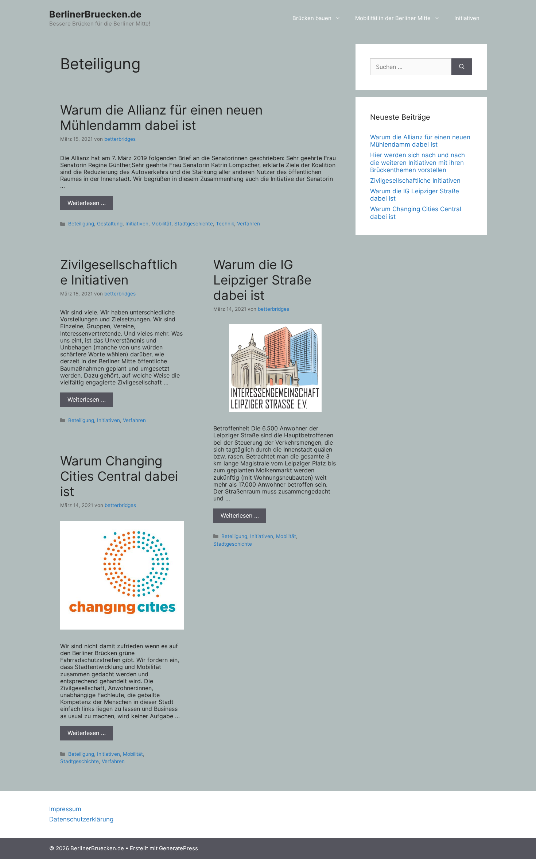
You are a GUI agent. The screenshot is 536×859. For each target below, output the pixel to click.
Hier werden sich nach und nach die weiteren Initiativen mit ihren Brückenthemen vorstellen (417, 162)
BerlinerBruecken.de (95, 14)
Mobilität (161, 224)
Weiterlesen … (86, 202)
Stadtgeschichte (193, 224)
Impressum (65, 809)
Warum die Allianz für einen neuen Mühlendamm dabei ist (161, 117)
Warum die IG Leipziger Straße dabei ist (262, 280)
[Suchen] (461, 66)
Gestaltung (110, 224)
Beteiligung (81, 224)
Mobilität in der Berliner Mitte (393, 18)
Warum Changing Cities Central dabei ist (119, 476)
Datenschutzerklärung (81, 819)
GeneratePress (178, 848)
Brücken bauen (311, 18)
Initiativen (466, 18)
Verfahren (248, 224)
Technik (225, 224)
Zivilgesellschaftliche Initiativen (119, 272)
